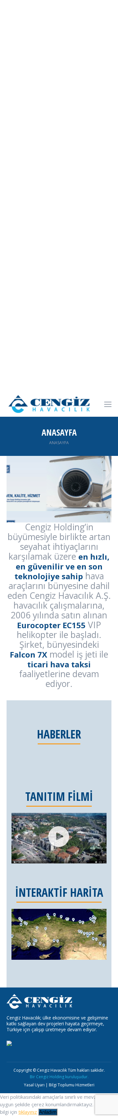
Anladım (48, 1112)
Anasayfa (59, 442)
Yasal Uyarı (34, 1085)
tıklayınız (27, 1112)
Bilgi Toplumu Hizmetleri (71, 1085)
